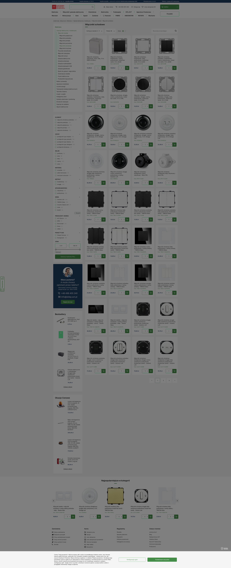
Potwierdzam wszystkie (162, 559)
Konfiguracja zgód (132, 559)
